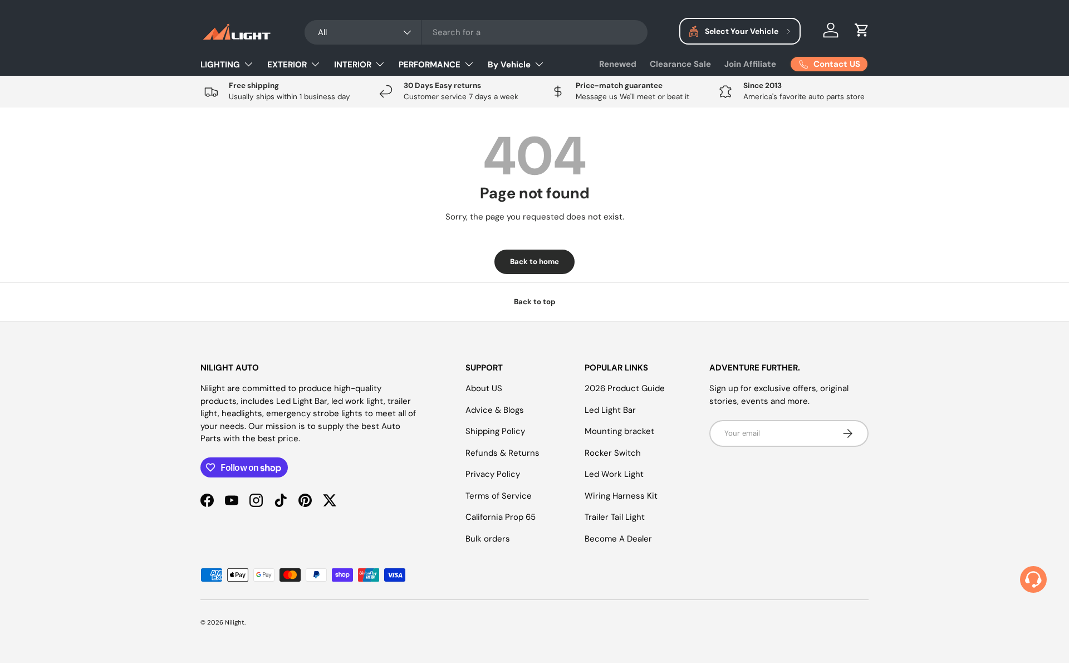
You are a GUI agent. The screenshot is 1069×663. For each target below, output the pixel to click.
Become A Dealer (618, 538)
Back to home (534, 261)
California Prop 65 (500, 517)
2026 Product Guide (625, 388)
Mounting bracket (619, 431)
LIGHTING (220, 64)
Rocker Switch (613, 453)
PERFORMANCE (429, 64)
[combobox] (476, 32)
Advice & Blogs (494, 410)
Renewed (617, 64)
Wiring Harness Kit (621, 495)
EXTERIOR (287, 64)
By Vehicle (509, 64)
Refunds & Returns (502, 453)
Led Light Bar (610, 410)
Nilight (234, 622)
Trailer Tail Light (615, 517)
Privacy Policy (492, 474)
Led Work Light (614, 474)
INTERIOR (352, 64)
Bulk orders (487, 538)
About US (483, 388)
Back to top (535, 301)
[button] (862, 30)
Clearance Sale (680, 64)
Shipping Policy (495, 431)
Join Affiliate (750, 64)
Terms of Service (498, 495)
